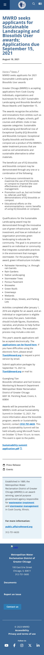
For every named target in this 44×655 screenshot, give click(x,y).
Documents (10, 582)
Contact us (12, 606)
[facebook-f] (14, 645)
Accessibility (22, 630)
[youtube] (6, 645)
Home (5, 71)
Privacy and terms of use (22, 633)
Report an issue (12, 594)
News (14, 71)
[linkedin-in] (38, 645)
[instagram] (22, 645)
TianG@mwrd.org (11, 355)
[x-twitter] (30, 645)
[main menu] (5, 5)
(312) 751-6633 (27, 424)
